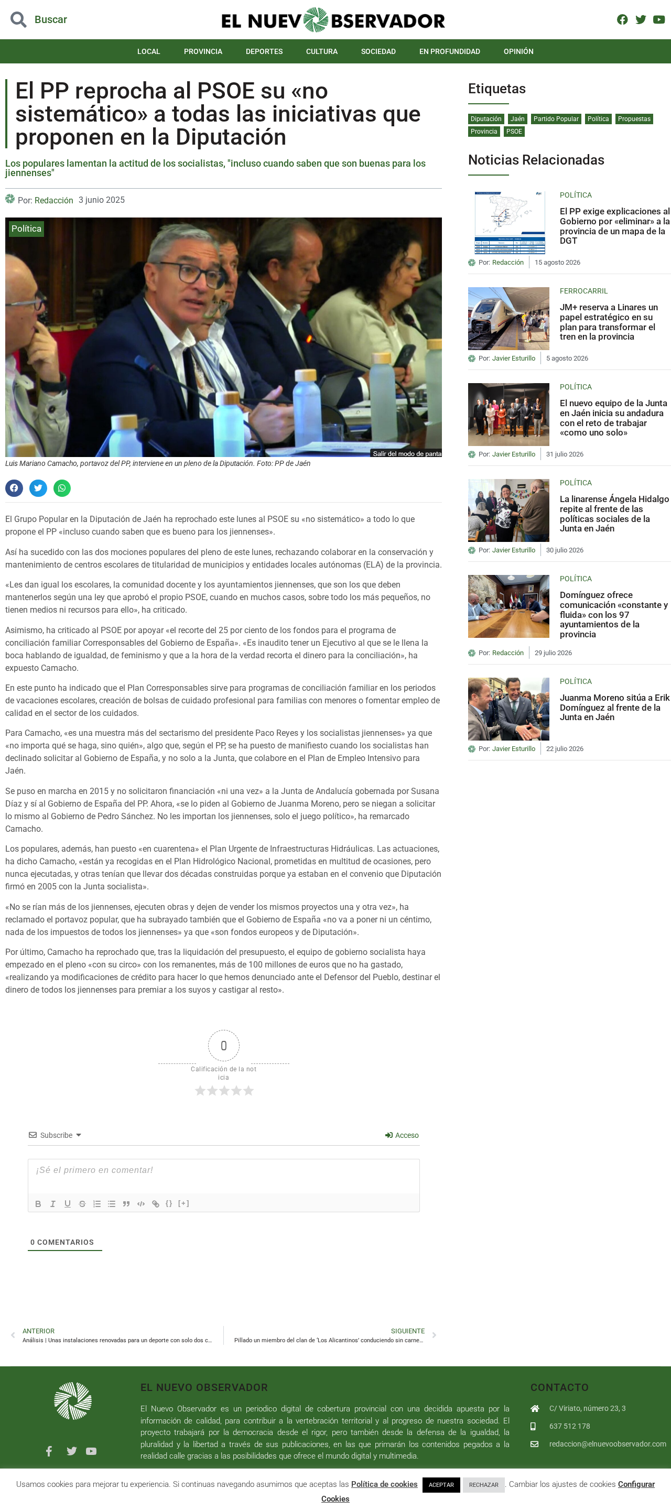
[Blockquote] (126, 1204)
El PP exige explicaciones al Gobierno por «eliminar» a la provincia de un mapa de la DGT (615, 226)
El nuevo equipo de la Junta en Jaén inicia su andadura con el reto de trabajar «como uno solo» (613, 418)
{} (169, 1203)
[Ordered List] (97, 1204)
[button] (67, 20)
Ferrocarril (584, 291)
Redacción (54, 200)
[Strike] (82, 1204)
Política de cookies (384, 1484)
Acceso (406, 1135)
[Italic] (53, 1204)
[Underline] (67, 1204)
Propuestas (634, 119)
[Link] (155, 1204)
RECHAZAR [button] (484, 1485)
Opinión (519, 51)
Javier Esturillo (513, 358)
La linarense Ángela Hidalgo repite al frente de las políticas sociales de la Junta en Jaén (614, 514)
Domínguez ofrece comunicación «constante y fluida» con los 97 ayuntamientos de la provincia (614, 614)
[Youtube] (658, 19)
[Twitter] (640, 19)
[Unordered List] (111, 1204)
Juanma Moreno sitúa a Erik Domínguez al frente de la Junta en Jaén (615, 707)
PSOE (514, 131)
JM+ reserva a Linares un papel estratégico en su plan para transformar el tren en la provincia (609, 322)
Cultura (322, 51)
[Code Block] (141, 1204)
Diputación (486, 119)
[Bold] (38, 1204)
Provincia (203, 51)
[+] (184, 1203)
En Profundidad (449, 51)
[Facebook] (622, 19)
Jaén (518, 119)
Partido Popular (556, 119)
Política (26, 228)
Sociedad (378, 51)
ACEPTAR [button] (441, 1485)
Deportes (264, 51)
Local (148, 51)
